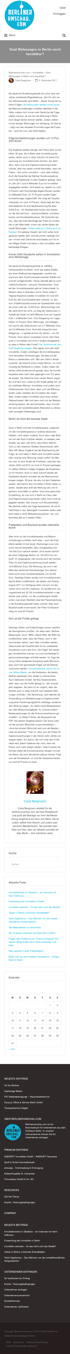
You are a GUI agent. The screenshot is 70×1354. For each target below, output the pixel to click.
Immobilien (38, 72)
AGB (8, 1342)
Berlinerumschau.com (19, 72)
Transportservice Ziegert (16, 1108)
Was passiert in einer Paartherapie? (26, 950)
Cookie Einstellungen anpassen (21, 1345)
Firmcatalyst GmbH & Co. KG (18, 1179)
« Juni (12, 1048)
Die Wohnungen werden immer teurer (41, 104)
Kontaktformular (12, 1300)
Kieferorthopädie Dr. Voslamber (19, 1173)
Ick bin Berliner (11, 1085)
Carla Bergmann (23, 80)
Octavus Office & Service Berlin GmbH (23, 1102)
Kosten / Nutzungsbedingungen (19, 1202)
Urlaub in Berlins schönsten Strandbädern (29, 912)
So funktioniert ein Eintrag (17, 1278)
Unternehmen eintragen (36, 1137)
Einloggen (59, 13)
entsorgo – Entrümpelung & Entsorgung (23, 1167)
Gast (63, 7)
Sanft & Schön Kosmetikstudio (19, 1162)
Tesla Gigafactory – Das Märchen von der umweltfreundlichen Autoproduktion (33, 920)
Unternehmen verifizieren (16, 1306)
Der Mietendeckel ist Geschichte (25, 927)
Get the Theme (11, 1196)
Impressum (18, 1342)
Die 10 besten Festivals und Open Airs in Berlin (32, 933)
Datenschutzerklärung (37, 1342)
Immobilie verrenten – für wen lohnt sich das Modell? (34, 907)
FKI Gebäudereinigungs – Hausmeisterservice (26, 1096)
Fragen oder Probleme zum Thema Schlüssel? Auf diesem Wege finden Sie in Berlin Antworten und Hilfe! (33, 942)
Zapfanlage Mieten (13, 1091)
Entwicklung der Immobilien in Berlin (26, 901)
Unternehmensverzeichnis (17, 1295)
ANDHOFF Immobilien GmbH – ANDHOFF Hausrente (30, 1156)
